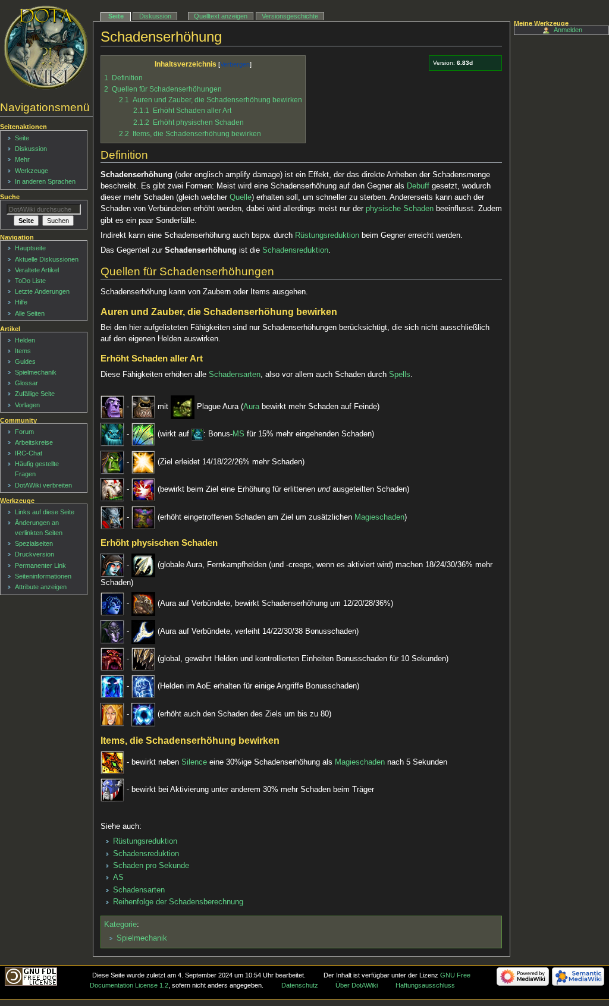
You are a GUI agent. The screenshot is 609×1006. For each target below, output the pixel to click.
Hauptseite (30, 248)
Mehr (22, 159)
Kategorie (120, 924)
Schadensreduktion (295, 250)
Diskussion (155, 16)
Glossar (26, 382)
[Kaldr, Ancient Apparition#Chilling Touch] (143, 687)
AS (118, 877)
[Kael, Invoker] (112, 714)
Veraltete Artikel (37, 269)
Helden (25, 340)
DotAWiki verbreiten (43, 485)
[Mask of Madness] (112, 790)
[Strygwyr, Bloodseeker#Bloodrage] (143, 490)
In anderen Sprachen (45, 181)
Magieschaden (379, 517)
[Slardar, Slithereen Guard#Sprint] (143, 434)
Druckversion (34, 554)
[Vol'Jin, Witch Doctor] (112, 517)
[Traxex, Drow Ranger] (112, 565)
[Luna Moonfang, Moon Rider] (112, 631)
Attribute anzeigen (41, 586)
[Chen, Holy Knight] (112, 462)
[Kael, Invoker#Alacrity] (143, 714)
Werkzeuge (31, 170)
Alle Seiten (30, 313)
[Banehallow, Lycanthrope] (112, 659)
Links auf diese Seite (44, 511)
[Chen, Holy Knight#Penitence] (143, 462)
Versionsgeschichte (290, 16)
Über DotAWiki (356, 985)
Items (23, 350)
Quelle (241, 197)
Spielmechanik (142, 938)
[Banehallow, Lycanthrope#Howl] (143, 659)
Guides (25, 361)
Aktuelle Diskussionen (47, 259)
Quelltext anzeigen (220, 16)
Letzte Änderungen (42, 291)
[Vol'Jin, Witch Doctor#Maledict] (143, 517)
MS (238, 434)
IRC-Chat (28, 453)
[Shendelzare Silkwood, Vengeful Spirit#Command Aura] (143, 604)
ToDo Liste (30, 280)
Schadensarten (234, 374)
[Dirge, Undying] (112, 407)
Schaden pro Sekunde (151, 866)
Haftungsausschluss (425, 985)
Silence (194, 762)
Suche (10, 196)
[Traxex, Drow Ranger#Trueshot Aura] (143, 565)
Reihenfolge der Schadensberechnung (178, 902)
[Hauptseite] (46, 47)
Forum (24, 431)
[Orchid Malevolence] (112, 762)
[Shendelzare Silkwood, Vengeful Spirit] (112, 604)
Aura (251, 407)
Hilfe (21, 302)
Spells (399, 374)
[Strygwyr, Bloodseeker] (112, 490)
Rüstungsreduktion (327, 235)
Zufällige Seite (35, 393)
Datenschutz (299, 985)
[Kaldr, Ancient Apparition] (112, 687)
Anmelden (568, 29)
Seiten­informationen (43, 576)
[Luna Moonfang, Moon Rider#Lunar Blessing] (143, 631)
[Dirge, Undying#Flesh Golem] (143, 407)
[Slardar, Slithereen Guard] (112, 434)
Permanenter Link (40, 565)
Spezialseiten (34, 543)
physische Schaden (400, 209)
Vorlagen (27, 404)
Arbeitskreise (34, 442)
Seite (116, 16)
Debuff (418, 186)
